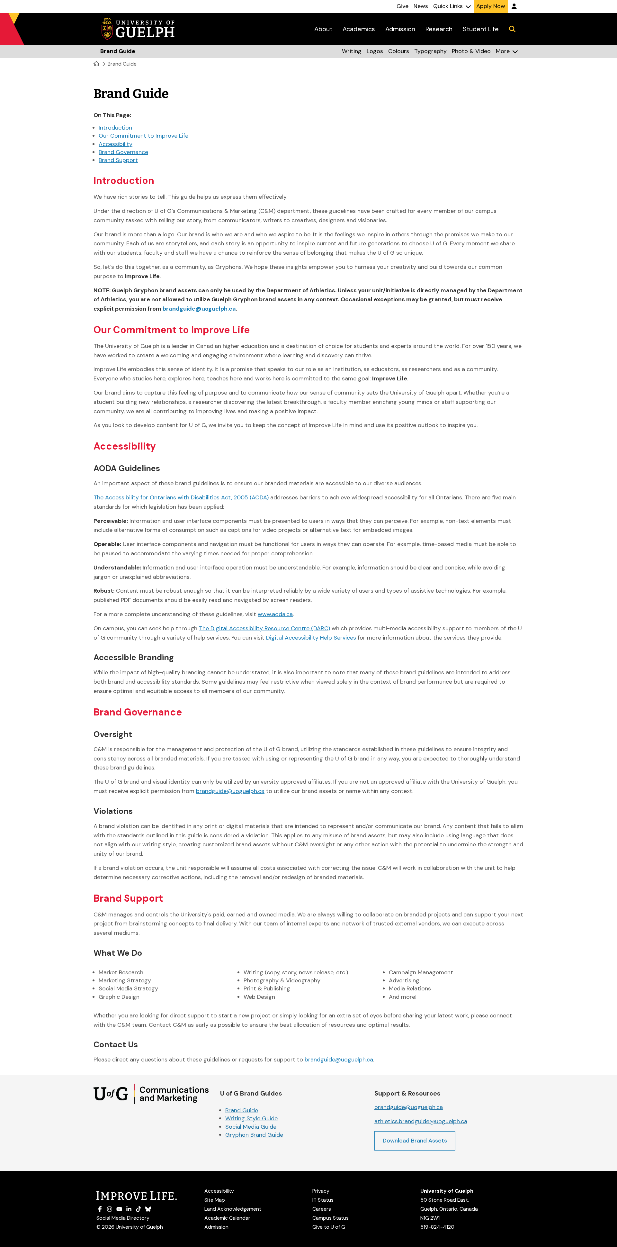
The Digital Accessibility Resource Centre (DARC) (264, 628)
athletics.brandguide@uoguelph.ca (420, 1121)
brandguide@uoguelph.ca (230, 791)
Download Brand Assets (415, 1140)
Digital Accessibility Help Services (311, 638)
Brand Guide (122, 63)
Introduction (115, 128)
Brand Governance (123, 152)
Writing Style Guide (251, 1118)
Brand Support (118, 160)
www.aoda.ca (275, 614)
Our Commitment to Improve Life (143, 136)
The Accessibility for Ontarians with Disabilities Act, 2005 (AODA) (181, 497)
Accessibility (115, 144)
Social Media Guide (250, 1127)
